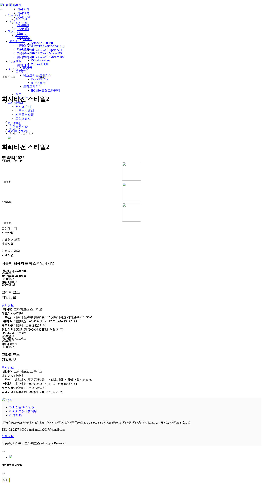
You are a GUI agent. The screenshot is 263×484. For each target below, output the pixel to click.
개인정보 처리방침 (22, 407)
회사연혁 (23, 13)
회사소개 (15, 5)
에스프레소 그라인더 (37, 75)
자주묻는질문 (24, 114)
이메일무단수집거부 (23, 411)
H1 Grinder (38, 82)
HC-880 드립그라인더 (45, 90)
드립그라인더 (32, 86)
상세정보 (8, 436)
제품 (12, 21)
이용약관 (15, 415)
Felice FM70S (39, 79)
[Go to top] (3, 451)
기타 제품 (21, 98)
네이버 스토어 (17, 130)
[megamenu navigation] (9, 147)
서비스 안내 (23, 106)
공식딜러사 (23, 118)
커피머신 (23, 25)
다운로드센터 (24, 110)
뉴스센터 (14, 122)
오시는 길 (23, 17)
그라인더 (23, 29)
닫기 (5, 480)
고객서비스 (15, 102)
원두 (18, 94)
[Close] (3, 473)
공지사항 (21, 126)
